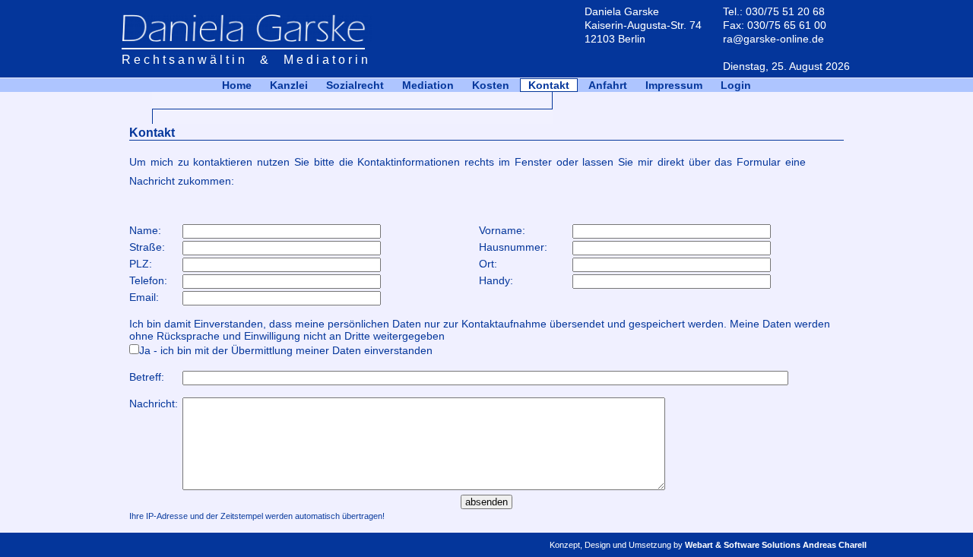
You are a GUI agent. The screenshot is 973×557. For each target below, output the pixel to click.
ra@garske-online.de (773, 39)
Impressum (673, 85)
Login (736, 85)
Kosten (490, 85)
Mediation (428, 85)
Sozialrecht (355, 85)
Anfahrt (607, 85)
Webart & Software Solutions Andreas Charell (776, 544)
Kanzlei (289, 85)
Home (237, 85)
